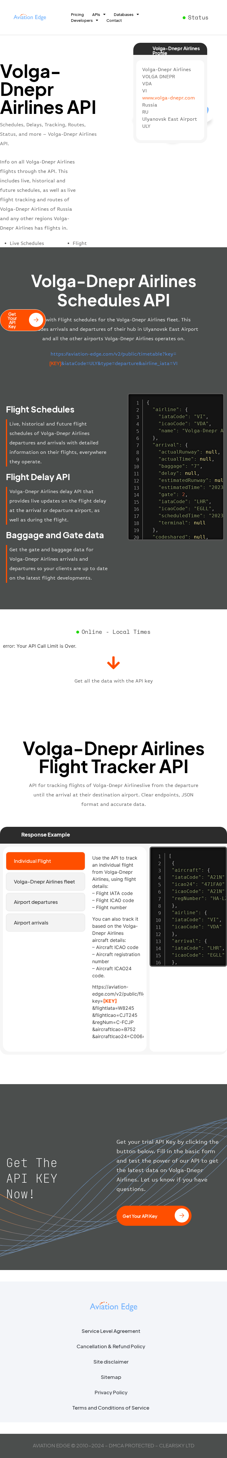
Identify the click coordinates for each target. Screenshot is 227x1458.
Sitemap (111, 1377)
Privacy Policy (111, 1392)
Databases (124, 14)
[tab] (45, 861)
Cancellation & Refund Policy (111, 1346)
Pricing (77, 14)
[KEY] (110, 1001)
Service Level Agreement (111, 1331)
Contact (114, 20)
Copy (216, 398)
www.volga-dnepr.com (168, 98)
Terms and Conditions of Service (110, 1407)
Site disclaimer (111, 1361)
